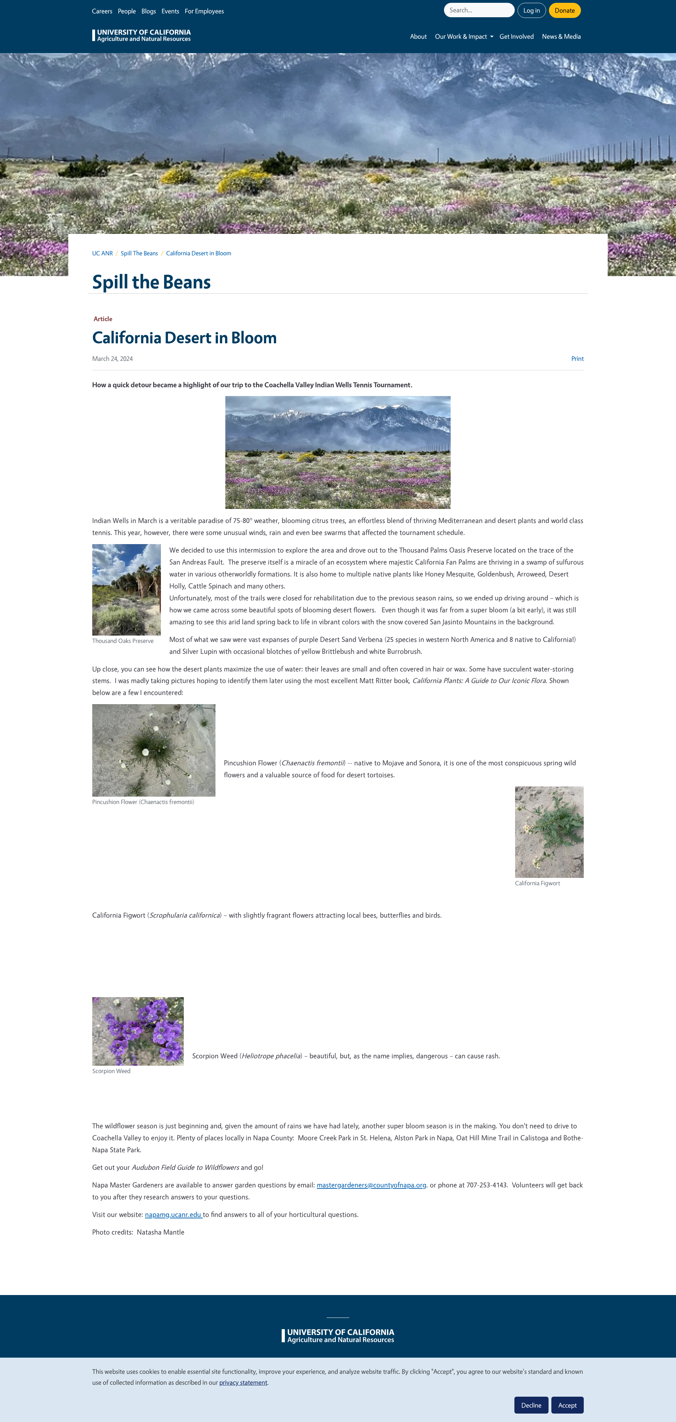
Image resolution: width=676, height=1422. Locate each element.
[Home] (141, 37)
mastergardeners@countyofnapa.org (371, 1184)
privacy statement (243, 1382)
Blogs (149, 11)
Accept (567, 1405)
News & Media (561, 36)
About (418, 36)
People (127, 11)
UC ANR (102, 253)
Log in (532, 10)
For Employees (204, 11)
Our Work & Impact (461, 36)
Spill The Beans (139, 253)
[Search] (510, 10)
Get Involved (517, 36)
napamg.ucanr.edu (174, 1214)
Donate (565, 10)
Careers (102, 11)
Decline (531, 1405)
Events (170, 11)
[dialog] (338, 1389)
